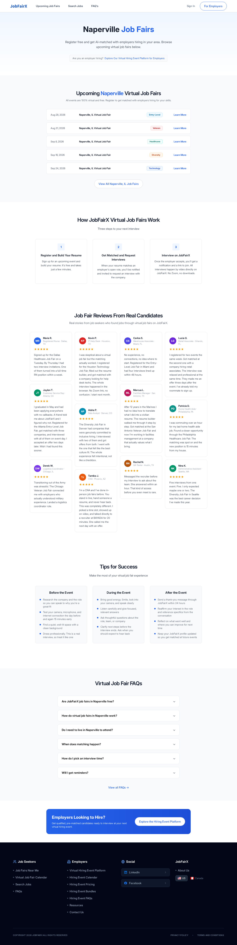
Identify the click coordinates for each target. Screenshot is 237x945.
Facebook (135, 883)
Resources (76, 905)
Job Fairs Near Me (27, 870)
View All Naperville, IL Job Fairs (119, 184)
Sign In (191, 6)
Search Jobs (75, 6)
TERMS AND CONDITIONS (210, 935)
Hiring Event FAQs (81, 898)
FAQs (18, 891)
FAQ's (94, 6)
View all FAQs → (118, 787)
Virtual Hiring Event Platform (87, 870)
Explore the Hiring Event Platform (160, 821)
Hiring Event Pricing (82, 884)
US (183, 878)
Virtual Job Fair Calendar (31, 877)
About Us (183, 870)
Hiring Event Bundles (83, 891)
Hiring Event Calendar (83, 877)
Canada (199, 878)
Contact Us (77, 912)
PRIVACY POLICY (179, 935)
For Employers (213, 6)
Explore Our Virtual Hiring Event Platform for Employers (134, 58)
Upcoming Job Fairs (48, 6)
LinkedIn (134, 872)
